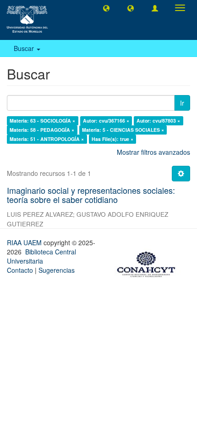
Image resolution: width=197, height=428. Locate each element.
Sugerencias (56, 270)
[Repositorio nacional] (149, 262)
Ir (182, 102)
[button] (106, 8)
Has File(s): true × (112, 138)
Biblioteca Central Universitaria (41, 256)
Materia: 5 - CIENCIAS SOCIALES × (123, 129)
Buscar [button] (25, 48)
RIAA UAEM (25, 242)
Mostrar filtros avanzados (153, 152)
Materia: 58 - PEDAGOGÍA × (42, 129)
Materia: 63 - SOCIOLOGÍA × (42, 120)
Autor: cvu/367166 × (106, 120)
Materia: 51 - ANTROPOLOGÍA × (47, 138)
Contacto (20, 270)
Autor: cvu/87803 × (158, 120)
